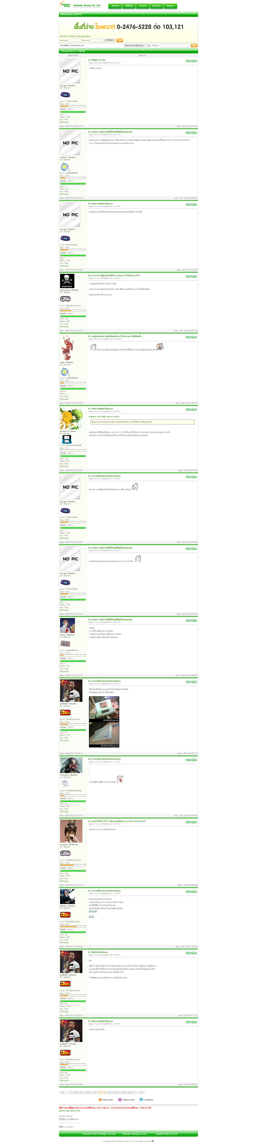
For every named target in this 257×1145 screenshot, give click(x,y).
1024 (116, 1092)
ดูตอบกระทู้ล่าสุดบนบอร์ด (69, 1111)
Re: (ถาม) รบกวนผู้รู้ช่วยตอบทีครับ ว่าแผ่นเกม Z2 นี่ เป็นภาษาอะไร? (114, 275)
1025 (122, 1092)
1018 (74, 1092)
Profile (66, 122)
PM (61, 122)
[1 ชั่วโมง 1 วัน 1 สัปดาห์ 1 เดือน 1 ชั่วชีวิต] (109, 40)
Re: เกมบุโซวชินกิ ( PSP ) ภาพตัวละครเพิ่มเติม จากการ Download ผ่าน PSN (117, 821)
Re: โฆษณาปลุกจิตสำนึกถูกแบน (100, 204)
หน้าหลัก (63, 36)
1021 (94, 1092)
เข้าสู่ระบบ (72, 36)
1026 (129, 1092)
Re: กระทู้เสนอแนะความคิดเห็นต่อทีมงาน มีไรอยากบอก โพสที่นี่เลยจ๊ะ (114, 336)
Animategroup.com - (68, 51)
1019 (81, 1092)
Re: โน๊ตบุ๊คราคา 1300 (96, 60)
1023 (109, 1092)
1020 (88, 1092)
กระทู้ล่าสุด (81, 51)
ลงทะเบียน (85, 36)
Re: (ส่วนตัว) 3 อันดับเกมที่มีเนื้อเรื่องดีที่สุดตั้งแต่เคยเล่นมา (110, 132)
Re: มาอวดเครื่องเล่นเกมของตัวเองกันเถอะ (104, 476)
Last (141, 1092)
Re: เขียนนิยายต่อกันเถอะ (98, 952)
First (62, 1092)
